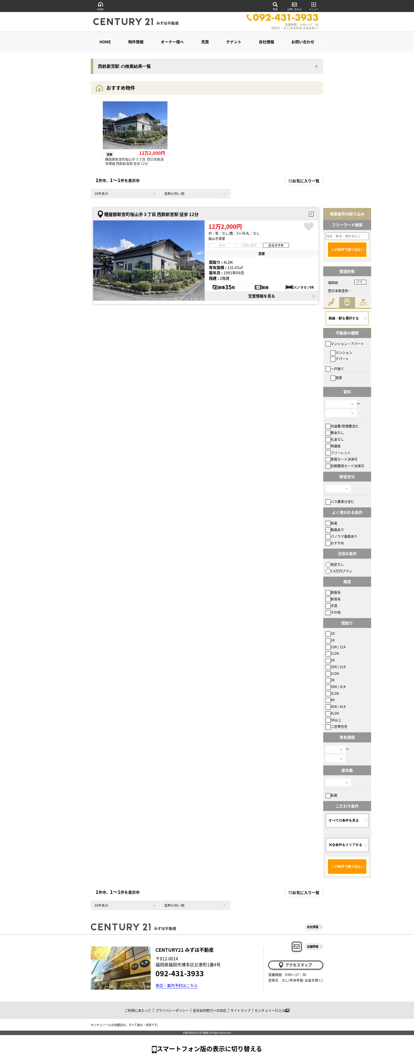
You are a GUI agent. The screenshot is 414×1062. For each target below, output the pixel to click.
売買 (205, 42)
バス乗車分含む (342, 501)
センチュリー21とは (270, 1010)
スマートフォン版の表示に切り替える (209, 1048)
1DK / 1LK (338, 646)
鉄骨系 (336, 599)
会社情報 (266, 42)
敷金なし (337, 432)
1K (333, 640)
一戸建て (337, 368)
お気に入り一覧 (306, 181)
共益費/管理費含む (345, 426)
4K (333, 699)
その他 (336, 612)
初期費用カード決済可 (347, 465)
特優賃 (336, 445)
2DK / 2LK (338, 666)
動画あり (337, 529)
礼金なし (337, 439)
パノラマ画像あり (344, 536)
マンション (343, 352)
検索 (275, 9)
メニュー (313, 9)
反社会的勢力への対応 (209, 1010)
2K (333, 660)
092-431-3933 (179, 973)
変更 (360, 282)
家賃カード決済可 (344, 459)
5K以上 (336, 720)
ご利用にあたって (138, 1010)
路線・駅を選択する (344, 318)
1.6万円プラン (341, 570)
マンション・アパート (347, 343)
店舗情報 (312, 946)
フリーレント (341, 452)
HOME (100, 9)
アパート (342, 358)
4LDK (335, 713)
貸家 (338, 377)
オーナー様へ (172, 42)
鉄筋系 (336, 592)
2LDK (335, 673)
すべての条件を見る (344, 820)
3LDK (335, 693)
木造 (334, 605)
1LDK (335, 653)
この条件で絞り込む (346, 249)
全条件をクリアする (347, 845)
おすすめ (337, 542)
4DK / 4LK (338, 706)
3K (333, 679)
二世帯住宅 (339, 726)
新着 (334, 523)
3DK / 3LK (338, 686)
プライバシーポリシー (172, 1010)
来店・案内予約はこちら (176, 985)
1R (333, 633)
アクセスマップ (298, 965)
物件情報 (136, 42)
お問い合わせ (294, 9)
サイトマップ (240, 1010)
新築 (334, 795)
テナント (234, 42)
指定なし (337, 564)
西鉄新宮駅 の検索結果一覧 (124, 66)
